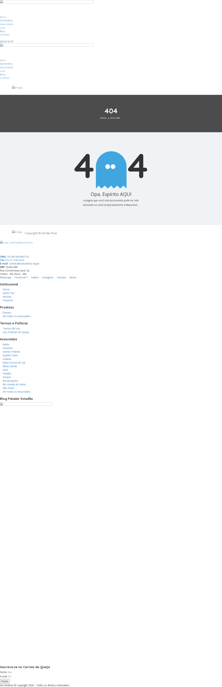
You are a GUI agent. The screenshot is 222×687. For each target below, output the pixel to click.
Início (3, 17)
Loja (2, 27)
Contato (5, 34)
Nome (3, 672)
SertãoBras (6, 20)
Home (103, 117)
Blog (2, 31)
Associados (6, 24)
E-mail (3, 676)
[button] (111, 38)
